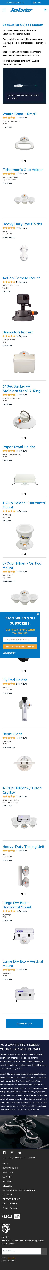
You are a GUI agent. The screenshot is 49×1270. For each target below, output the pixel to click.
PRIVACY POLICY (11, 1199)
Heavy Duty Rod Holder (22, 224)
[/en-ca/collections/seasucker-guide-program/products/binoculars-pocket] (24, 364)
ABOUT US (8, 1172)
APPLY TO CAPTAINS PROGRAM (19, 1190)
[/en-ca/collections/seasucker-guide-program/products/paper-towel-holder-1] (24, 479)
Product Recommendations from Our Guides (23, 97)
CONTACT (7, 1195)
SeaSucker (12, 1258)
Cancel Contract (10, 1208)
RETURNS (7, 1181)
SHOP (6, 1163)
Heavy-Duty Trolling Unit (24, 846)
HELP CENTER (10, 1204)
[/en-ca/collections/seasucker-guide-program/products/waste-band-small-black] (24, 146)
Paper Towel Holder (19, 447)
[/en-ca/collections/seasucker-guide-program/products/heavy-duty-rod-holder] (24, 255)
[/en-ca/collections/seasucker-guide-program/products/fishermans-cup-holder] (24, 201)
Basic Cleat (12, 734)
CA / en (38, 3)
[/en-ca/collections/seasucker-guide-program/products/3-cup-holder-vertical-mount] (24, 600)
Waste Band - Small (20, 114)
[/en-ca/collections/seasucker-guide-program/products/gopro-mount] (24, 309)
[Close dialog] (38, 614)
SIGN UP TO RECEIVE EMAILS (20, 646)
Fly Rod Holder (15, 680)
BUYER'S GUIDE (10, 1168)
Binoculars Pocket (18, 332)
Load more (24, 1023)
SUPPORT (7, 1177)
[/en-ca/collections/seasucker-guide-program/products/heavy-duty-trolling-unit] (24, 879)
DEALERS (7, 1186)
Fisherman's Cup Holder (23, 169)
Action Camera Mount (21, 278)
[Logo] (21, 10)
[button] (45, 9)
